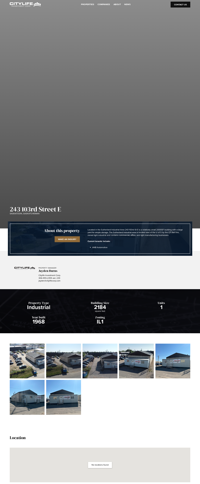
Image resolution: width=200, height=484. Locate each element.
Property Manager (47, 268)
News (127, 4)
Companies (104, 4)
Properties (87, 4)
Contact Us (180, 4)
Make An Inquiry (67, 239)
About (117, 4)
